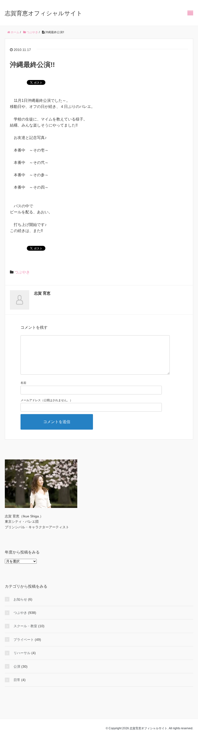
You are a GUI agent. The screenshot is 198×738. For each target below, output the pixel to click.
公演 (17, 666)
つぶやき (22, 272)
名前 (23, 383)
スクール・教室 (25, 626)
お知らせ (20, 599)
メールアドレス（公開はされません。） (47, 400)
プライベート (24, 640)
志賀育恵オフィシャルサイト (43, 13)
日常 (17, 680)
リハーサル (22, 653)
